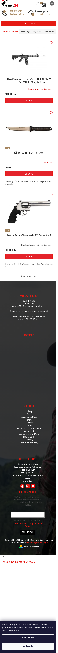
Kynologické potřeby (29, 434)
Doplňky (29, 439)
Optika (29, 425)
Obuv (29, 414)
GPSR (27, 478)
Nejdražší (37, 31)
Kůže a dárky (29, 437)
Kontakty (27, 481)
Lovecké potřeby (29, 417)
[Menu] (52, 3)
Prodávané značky (29, 442)
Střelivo (29, 422)
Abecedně (49, 31)
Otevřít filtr (29, 23)
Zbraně (29, 419)
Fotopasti (29, 431)
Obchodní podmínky (27, 464)
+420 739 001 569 (17, 11)
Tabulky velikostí (27, 472)
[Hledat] (37, 3)
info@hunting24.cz (16, 14)
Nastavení (28, 637)
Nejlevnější (25, 31)
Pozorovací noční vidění (29, 428)
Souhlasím (28, 646)
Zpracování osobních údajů (27, 467)
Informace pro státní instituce (28, 475)
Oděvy (29, 411)
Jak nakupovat (27, 469)
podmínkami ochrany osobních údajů (27, 524)
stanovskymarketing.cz (37, 542)
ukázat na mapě (43, 14)
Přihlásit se (27, 532)
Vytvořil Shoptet (31, 546)
